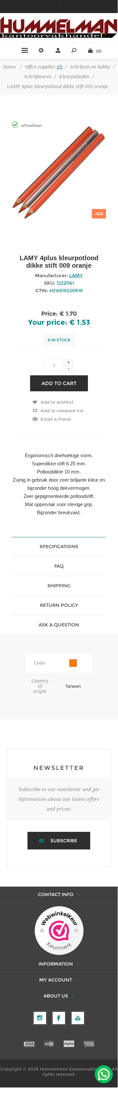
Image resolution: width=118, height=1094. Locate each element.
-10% (99, 213)
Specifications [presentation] (59, 546)
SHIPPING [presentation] (59, 586)
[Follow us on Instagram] (40, 1018)
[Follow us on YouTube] (78, 1018)
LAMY (76, 275)
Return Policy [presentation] (59, 605)
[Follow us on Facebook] (59, 1018)
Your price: (47, 322)
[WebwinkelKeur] (59, 931)
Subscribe (63, 841)
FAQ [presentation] (59, 566)
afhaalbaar (31, 125)
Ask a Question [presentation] (59, 625)
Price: (49, 313)
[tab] (59, 546)
